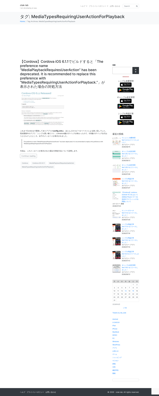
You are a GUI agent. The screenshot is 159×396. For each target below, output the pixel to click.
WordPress (116, 345)
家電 (114, 364)
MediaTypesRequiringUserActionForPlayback (38, 167)
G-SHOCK (116, 322)
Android (115, 319)
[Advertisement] (79, 40)
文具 (114, 367)
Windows (115, 341)
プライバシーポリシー (97, 6)
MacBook (115, 332)
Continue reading (28, 156)
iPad (114, 325)
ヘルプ (82, 6)
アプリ (114, 348)
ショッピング (117, 357)
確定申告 (115, 370)
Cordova (25, 163)
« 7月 (125, 308)
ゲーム (114, 354)
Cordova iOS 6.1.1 (38, 163)
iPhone (114, 329)
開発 (114, 373)
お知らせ (115, 351)
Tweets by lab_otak (119, 313)
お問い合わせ (115, 6)
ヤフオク (115, 361)
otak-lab (24, 5)
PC (113, 338)
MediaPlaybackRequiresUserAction (61, 163)
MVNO (114, 335)
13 (126, 291)
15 (133, 291)
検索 (114, 65)
